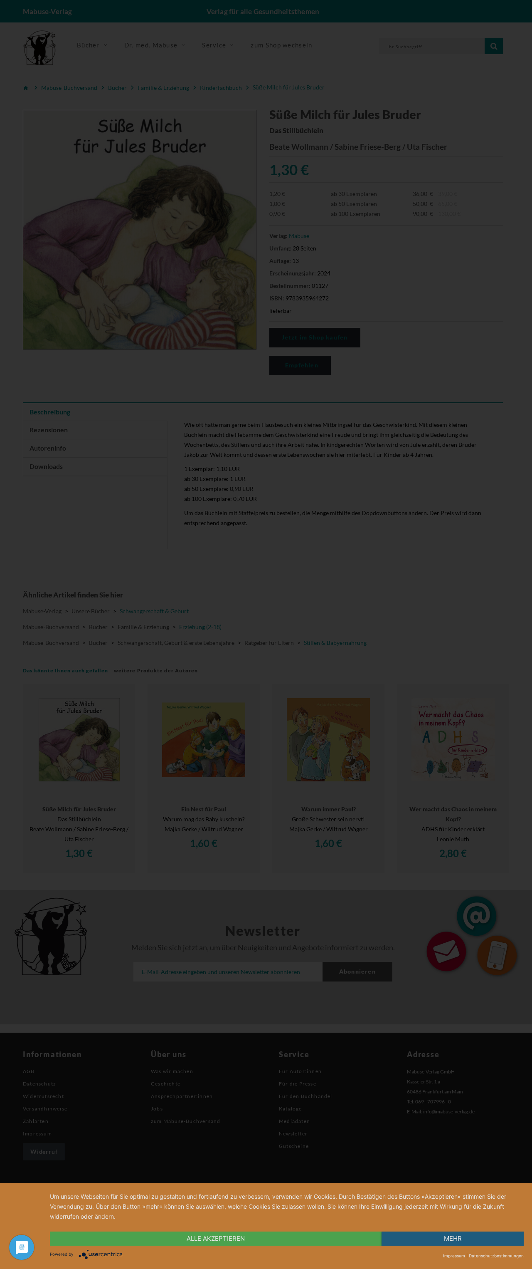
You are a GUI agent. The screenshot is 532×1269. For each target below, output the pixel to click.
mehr (453, 1238)
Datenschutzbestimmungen (496, 1255)
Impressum (454, 1255)
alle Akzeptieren (216, 1238)
